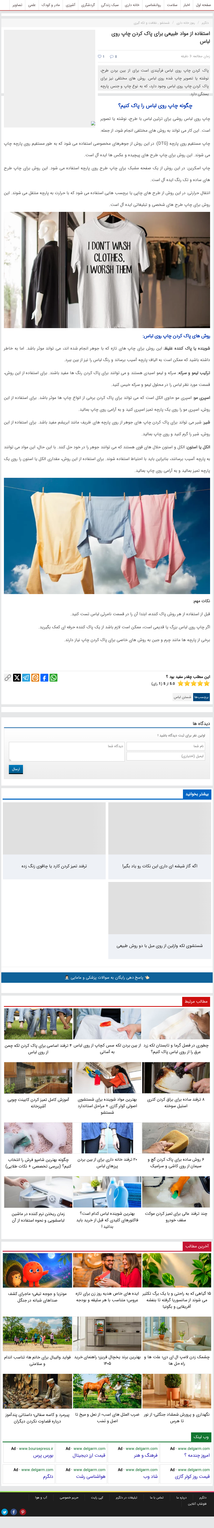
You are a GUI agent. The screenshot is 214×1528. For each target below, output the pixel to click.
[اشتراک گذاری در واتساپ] (53, 678)
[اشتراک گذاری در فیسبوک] (44, 678)
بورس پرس (43, 1455)
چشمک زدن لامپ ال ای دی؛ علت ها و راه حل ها (176, 1360)
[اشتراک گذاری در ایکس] (17, 678)
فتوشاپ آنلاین (197, 1503)
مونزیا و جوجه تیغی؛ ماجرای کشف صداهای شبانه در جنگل (37, 1297)
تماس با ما (157, 1497)
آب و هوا (41, 1497)
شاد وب (150, 1476)
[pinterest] (23, 1512)
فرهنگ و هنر (146, 1455)
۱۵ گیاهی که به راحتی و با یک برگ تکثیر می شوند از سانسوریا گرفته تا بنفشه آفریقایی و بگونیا (176, 1300)
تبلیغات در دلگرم (126, 1497)
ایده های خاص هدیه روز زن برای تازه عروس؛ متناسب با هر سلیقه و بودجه (107, 1296)
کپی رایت (97, 1497)
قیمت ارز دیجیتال (89, 1455)
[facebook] (13, 1512)
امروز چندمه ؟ (197, 1455)
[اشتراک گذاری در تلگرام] (26, 678)
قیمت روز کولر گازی (192, 1476)
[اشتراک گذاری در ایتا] (35, 678)
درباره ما (181, 1497)
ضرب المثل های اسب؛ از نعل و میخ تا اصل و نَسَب (107, 1417)
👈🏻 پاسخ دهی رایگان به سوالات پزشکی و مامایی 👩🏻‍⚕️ (107, 977)
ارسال (16, 769)
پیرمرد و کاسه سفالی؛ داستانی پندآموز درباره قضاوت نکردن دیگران (37, 1417)
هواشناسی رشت (90, 1476)
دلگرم (48, 1476)
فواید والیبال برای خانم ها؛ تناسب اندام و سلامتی (37, 1360)
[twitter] (4, 1512)
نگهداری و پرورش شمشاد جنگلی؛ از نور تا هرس (177, 1417)
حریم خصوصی (69, 1497)
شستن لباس (182, 697)
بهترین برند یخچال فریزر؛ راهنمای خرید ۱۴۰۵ (107, 1360)
